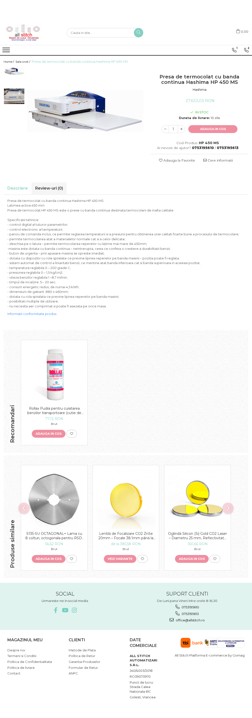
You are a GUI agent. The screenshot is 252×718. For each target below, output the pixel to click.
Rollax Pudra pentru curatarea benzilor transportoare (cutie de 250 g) (54, 410)
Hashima (199, 89)
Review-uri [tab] (49, 188)
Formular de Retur (83, 668)
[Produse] (6, 51)
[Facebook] (55, 610)
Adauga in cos (213, 129)
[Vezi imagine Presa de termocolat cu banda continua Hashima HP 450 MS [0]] (14, 71)
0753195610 (190, 607)
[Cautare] (138, 32)
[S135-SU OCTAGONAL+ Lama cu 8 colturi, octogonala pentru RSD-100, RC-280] (54, 499)
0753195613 (190, 614)
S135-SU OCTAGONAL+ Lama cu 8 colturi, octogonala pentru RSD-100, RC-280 (54, 535)
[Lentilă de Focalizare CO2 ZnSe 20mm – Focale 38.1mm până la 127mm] (125, 499)
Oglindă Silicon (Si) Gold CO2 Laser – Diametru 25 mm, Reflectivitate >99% (197, 535)
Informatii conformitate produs (31, 314)
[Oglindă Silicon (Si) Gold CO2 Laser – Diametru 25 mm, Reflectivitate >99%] (197, 499)
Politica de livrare (21, 668)
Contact (13, 673)
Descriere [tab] (17, 188)
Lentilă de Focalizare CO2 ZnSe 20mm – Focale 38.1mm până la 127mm (125, 535)
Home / (9, 61)
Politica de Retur (82, 656)
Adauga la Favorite (178, 160)
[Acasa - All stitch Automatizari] (28, 32)
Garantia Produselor (84, 662)
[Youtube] (65, 610)
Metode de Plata (82, 650)
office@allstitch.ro (190, 620)
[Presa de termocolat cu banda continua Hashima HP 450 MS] (85, 111)
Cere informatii (220, 160)
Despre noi (16, 650)
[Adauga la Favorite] (71, 434)
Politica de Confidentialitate (29, 662)
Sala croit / (23, 61)
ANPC (73, 673)
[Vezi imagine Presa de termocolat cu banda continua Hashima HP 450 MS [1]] (14, 96)
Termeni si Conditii (21, 656)
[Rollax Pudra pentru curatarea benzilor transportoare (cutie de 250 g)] (54, 374)
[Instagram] (74, 610)
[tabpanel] (85, 111)
